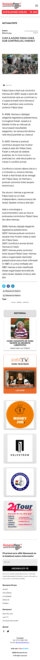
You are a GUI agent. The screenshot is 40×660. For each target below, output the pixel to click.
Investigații (7, 596)
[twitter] (4, 286)
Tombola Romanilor (10, 621)
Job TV (5, 617)
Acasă (5, 589)
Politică (5, 603)
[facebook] (9, 286)
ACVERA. (25, 648)
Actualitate (7, 593)
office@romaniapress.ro (22, 642)
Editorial (6, 600)
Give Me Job (8, 614)
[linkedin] (13, 286)
